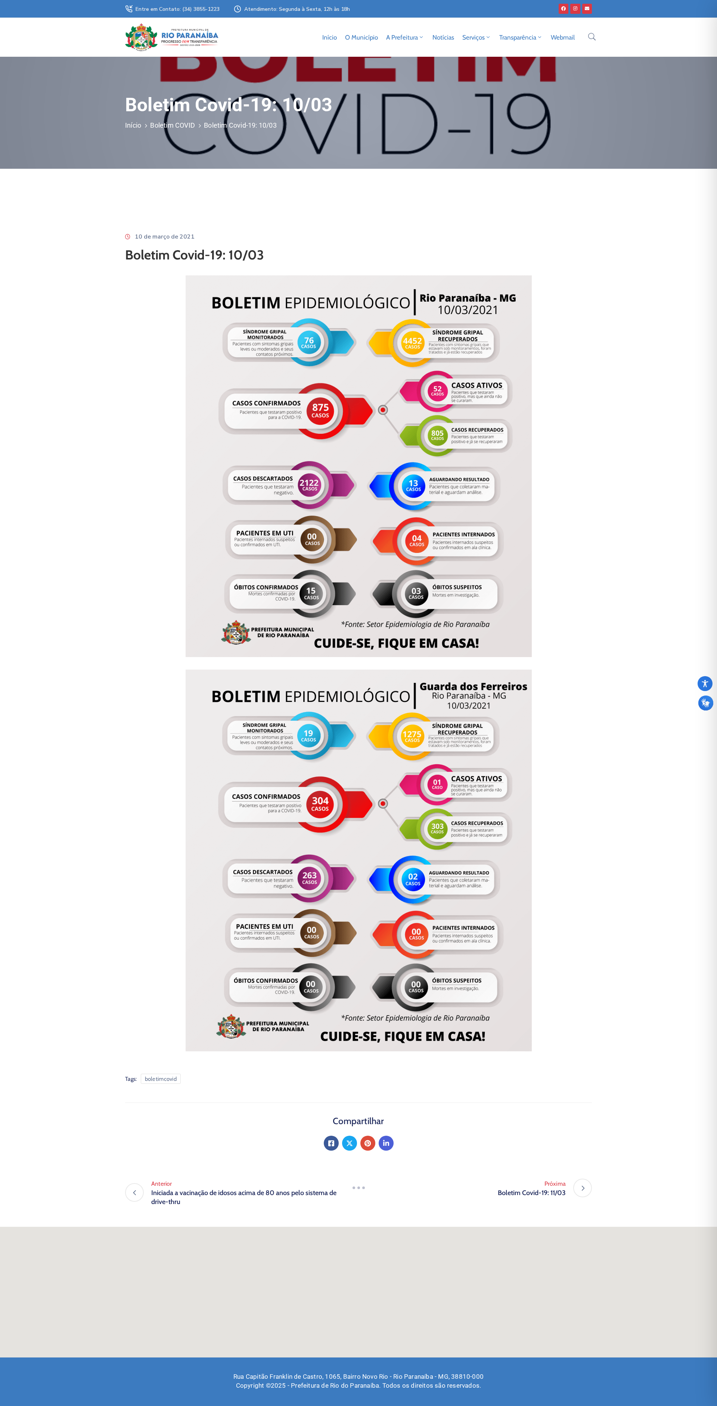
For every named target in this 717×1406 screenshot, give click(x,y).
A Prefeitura (402, 37)
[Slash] (358, 1188)
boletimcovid (161, 1079)
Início (329, 37)
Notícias (443, 37)
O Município (361, 37)
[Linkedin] (386, 1143)
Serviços (473, 37)
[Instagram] (575, 8)
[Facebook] (563, 8)
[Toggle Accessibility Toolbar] (705, 683)
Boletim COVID (172, 125)
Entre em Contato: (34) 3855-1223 (178, 9)
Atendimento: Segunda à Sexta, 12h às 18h (297, 9)
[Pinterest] (367, 1143)
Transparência (517, 37)
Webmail (563, 37)
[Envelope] (587, 8)
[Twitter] (349, 1143)
